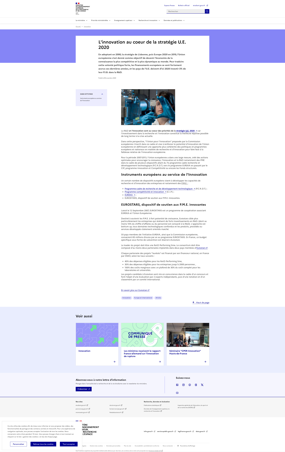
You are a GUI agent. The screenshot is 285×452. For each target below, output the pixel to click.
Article (158, 298)
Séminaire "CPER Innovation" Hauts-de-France (185, 352)
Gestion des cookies (96, 446)
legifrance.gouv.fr (185, 431)
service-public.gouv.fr (165, 431)
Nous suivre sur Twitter (202, 385)
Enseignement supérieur (123, 20)
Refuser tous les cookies (43, 444)
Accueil (78, 27)
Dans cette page (86, 94)
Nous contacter (168, 446)
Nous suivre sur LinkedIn (177, 385)
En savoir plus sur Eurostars (134, 290)
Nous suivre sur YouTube (177, 393)
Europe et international (143, 298)
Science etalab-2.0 (155, 451)
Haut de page (202, 302)
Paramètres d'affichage (187, 446)
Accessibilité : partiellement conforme (147, 446)
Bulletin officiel (183, 5)
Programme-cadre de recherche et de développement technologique (159, 188)
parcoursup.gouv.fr (82, 409)
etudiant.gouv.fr (199, 5)
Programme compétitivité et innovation (144, 191)
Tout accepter (69, 444)
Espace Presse (169, 5)
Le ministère (80, 20)
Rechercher (207, 11)
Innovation (87, 27)
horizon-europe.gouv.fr (117, 409)
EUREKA (129, 194)
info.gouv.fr (148, 431)
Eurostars (200, 247)
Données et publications (173, 20)
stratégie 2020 (185, 130)
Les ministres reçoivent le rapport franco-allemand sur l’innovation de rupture (142, 353)
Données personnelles (113, 446)
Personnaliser (18, 444)
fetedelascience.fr (115, 412)
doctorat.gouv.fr (115, 405)
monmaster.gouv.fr (82, 412)
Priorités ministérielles (99, 20)
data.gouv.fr (201, 431)
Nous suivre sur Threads (196, 385)
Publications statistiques (151, 405)
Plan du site (127, 446)
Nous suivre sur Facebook (189, 385)
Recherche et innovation (148, 20)
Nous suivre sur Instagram (183, 385)
